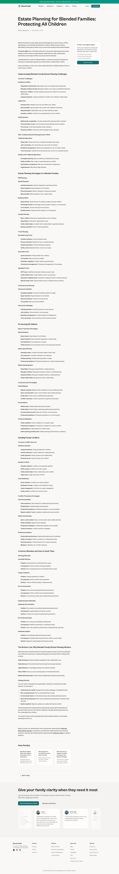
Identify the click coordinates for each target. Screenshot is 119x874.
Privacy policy (93, 849)
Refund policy (93, 855)
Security (34, 846)
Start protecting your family (28, 803)
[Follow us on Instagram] (17, 850)
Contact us (92, 846)
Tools (67, 6)
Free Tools (73, 858)
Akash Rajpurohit (60, 870)
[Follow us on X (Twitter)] (14, 850)
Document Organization (57, 849)
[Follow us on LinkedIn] (20, 850)
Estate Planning (55, 846)
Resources (50, 6)
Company (59, 6)
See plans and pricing (49, 803)
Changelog (73, 852)
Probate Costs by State (76, 861)
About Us (34, 852)
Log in (87, 6)
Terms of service (94, 852)
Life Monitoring (55, 855)
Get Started (96, 6)
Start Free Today (88, 62)
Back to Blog (26, 775)
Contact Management (57, 852)
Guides (72, 849)
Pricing (74, 6)
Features (41, 6)
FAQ (71, 855)
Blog (71, 846)
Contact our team (58, 733)
